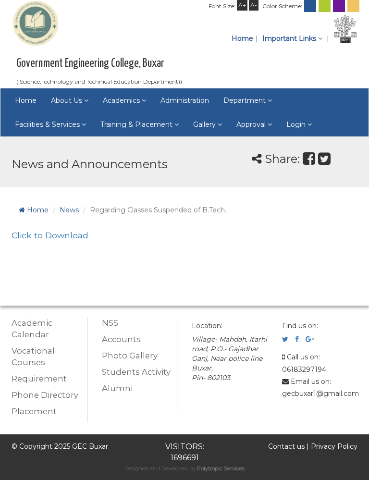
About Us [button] (67, 100)
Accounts (121, 339)
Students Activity (136, 372)
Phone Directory (45, 395)
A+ (242, 5)
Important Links (290, 38)
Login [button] (297, 124)
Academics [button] (122, 100)
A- (253, 5)
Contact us (286, 446)
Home (242, 38)
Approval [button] (252, 124)
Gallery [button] (205, 124)
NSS (110, 323)
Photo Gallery (130, 355)
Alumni (117, 388)
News (69, 210)
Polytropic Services (221, 468)
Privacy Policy (334, 446)
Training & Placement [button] (137, 124)
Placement (34, 411)
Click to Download (50, 235)
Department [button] (245, 100)
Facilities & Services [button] (48, 124)
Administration (184, 100)
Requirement (39, 378)
